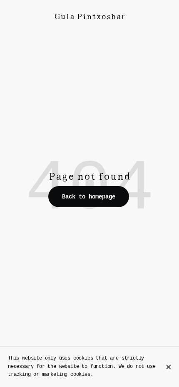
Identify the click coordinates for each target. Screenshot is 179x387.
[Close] (168, 367)
